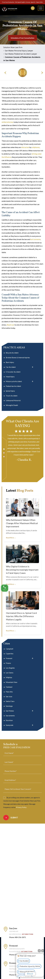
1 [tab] (4, 449)
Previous (4, 72)
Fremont (9, 658)
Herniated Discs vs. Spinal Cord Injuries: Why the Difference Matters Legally (21, 616)
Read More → (11, 538)
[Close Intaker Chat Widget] (42, 950)
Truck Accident (11, 396)
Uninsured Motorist (13, 400)
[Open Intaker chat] (19, 978)
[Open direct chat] (39, 950)
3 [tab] (4, 456)
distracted (25, 147)
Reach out (10, 325)
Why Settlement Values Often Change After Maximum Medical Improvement (22, 523)
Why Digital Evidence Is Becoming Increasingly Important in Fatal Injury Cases (22, 569)
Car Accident (11, 367)
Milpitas (9, 677)
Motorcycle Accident (14, 381)
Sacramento (10, 715)
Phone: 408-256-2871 (17, 937)
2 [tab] (4, 453)
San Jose (9, 696)
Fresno (8, 663)
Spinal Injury (10, 391)
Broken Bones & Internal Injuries (18, 357)
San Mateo (10, 711)
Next (40, 72)
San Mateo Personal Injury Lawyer (19, 50)
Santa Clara (10, 701)
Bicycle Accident (12, 353)
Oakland (9, 687)
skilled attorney (7, 122)
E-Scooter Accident (13, 372)
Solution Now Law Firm (12, 47)
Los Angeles (10, 668)
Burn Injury (10, 362)
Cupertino (9, 653)
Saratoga (9, 706)
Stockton (9, 720)
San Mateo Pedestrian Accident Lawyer (21, 54)
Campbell (9, 649)
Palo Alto (9, 692)
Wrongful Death (12, 405)
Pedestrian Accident (13, 386)
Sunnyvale (9, 725)
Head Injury (10, 377)
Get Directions (27, 934)
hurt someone (35, 239)
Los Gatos (9, 673)
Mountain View (11, 682)
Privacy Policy (21, 807)
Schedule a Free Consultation (22, 38)
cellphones (36, 147)
